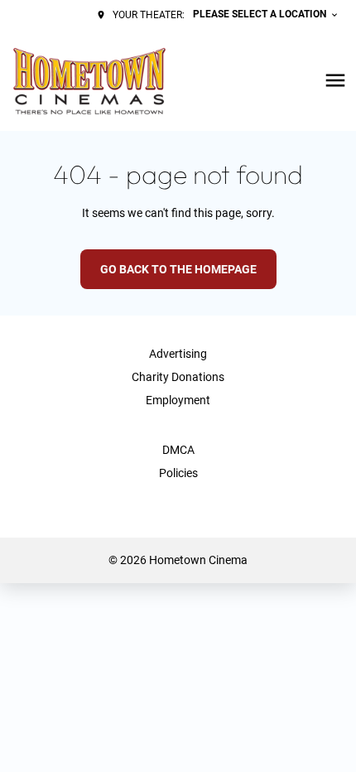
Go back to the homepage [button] (178, 269)
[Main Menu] (335, 80)
